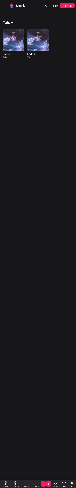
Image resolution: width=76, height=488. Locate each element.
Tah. (5, 57)
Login (55, 5)
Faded (7, 54)
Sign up (67, 5)
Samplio (20, 5)
